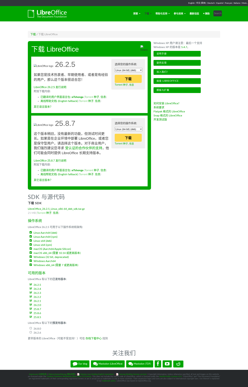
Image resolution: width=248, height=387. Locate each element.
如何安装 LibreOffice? (166, 103)
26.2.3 (37, 293)
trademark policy (109, 381)
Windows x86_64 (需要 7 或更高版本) (56, 265)
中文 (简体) (201, 3)
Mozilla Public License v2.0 (170, 376)
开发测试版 (160, 119)
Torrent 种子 (121, 84)
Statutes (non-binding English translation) (97, 374)
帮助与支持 (161, 13)
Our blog (82, 364)
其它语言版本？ (43, 106)
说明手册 (161, 54)
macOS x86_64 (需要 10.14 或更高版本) (57, 253)
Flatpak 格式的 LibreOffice (169, 111)
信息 (131, 84)
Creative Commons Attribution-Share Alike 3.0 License (69, 376)
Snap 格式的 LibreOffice (168, 115)
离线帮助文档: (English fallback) (59, 101)
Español (219, 3)
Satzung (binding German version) (133, 374)
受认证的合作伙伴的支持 (83, 148)
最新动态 (194, 13)
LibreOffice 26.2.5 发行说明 (50, 87)
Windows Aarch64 (45, 261)
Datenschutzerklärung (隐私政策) (61, 374)
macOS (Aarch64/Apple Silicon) (52, 249)
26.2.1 (37, 301)
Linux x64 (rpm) (43, 245)
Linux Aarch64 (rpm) (45, 237)
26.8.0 (37, 328)
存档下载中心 (94, 338)
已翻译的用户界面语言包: (61, 97)
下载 (146, 13)
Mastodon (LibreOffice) (110, 364)
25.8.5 (37, 317)
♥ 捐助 (206, 13)
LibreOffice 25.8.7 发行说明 (50, 160)
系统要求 (159, 107)
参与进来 (178, 13)
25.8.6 (37, 313)
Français (228, 3)
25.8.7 (37, 309)
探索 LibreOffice (167, 81)
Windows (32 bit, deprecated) (51, 257)
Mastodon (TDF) (142, 364)
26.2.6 (37, 332)
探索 (135, 13)
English (191, 3)
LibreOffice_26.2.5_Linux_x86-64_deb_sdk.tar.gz (56, 209)
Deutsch (211, 3)
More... (245, 3)
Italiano (237, 3)
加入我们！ (162, 72)
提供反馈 (161, 63)
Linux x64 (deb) (42, 241)
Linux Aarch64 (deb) (45, 232)
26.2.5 (37, 285)
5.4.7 (184, 47)
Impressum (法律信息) (38, 374)
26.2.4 (37, 289)
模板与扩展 (162, 90)
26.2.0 (37, 305)
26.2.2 (37, 297)
